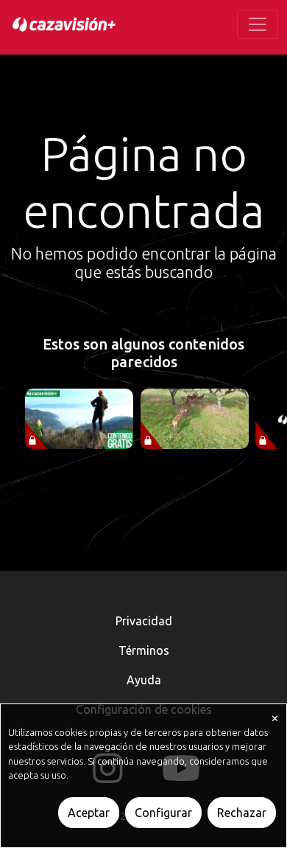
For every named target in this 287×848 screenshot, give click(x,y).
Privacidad (144, 621)
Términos (143, 650)
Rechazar (241, 812)
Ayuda (144, 680)
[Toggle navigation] (257, 24)
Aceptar (89, 812)
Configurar (163, 812)
